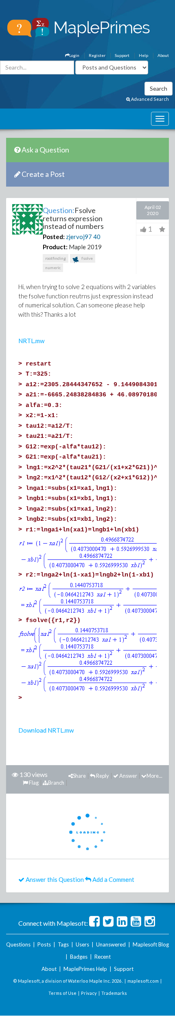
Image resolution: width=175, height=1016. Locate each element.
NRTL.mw (31, 340)
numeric (53, 267)
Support (122, 55)
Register (97, 55)
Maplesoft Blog (151, 944)
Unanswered (111, 944)
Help (143, 55)
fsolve (87, 258)
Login (74, 55)
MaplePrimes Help (85, 969)
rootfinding (55, 258)
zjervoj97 (79, 236)
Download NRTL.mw (46, 730)
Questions (18, 944)
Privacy (89, 993)
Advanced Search (149, 99)
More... (154, 775)
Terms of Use (62, 993)
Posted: (54, 236)
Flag (33, 782)
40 (97, 236)
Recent (102, 956)
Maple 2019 (85, 246)
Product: (55, 246)
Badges (79, 956)
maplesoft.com (143, 980)
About (163, 55)
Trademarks (114, 993)
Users (82, 944)
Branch (56, 782)
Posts (44, 944)
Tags (63, 944)
